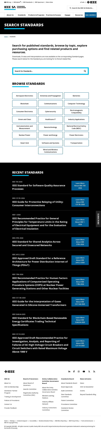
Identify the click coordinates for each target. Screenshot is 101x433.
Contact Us (8, 404)
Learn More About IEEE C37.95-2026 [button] (80, 202)
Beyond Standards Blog (88, 394)
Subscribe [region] (98, 219)
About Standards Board (69, 383)
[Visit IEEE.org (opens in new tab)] (9, 371)
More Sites (49, 2)
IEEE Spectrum (39, 2)
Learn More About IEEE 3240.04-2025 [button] (80, 319)
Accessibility (33, 421)
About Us (7, 383)
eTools (82, 2)
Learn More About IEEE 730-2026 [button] (80, 185)
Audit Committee (67, 391)
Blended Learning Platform (48, 397)
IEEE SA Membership (11, 387)
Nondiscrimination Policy (46, 421)
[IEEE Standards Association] (15, 8)
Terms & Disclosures (87, 421)
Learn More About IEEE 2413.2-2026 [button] (80, 260)
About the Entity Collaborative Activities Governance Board (50, 389)
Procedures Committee (69, 404)
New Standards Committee (66, 395)
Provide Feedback (10, 408)
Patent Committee (67, 400)
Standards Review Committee (67, 409)
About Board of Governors (28, 384)
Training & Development (12, 397)
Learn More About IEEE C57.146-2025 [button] (80, 301)
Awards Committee (29, 389)
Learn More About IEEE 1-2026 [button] (80, 222)
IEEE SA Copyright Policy (11, 422)
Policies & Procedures (11, 400)
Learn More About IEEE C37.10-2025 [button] (80, 343)
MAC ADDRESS (91, 15)
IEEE (17, 2)
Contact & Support (22, 421)
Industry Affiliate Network (47, 403)
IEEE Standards (28, 2)
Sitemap (12, 421)
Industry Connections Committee (49, 409)
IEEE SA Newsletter (87, 387)
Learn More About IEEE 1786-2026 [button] (80, 281)
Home (6, 36)
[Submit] (85, 71)
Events (82, 391)
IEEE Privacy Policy (74, 421)
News (82, 383)
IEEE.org (8, 2)
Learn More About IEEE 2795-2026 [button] (80, 242)
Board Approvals (66, 387)
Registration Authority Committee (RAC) (30, 394)
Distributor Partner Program (10, 392)
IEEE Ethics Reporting (61, 421)
